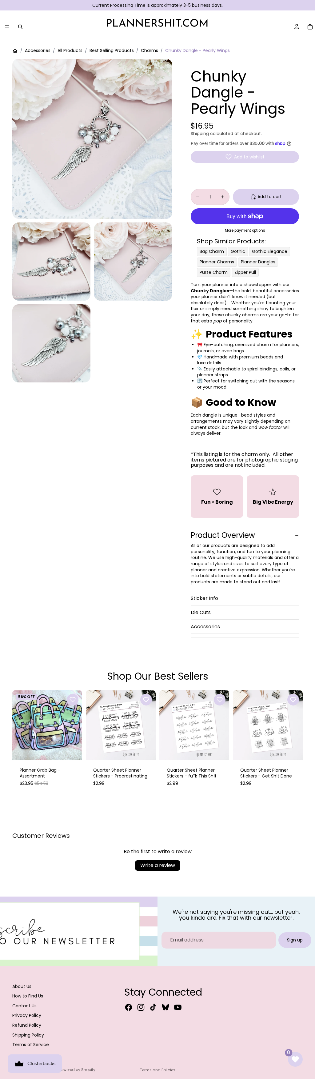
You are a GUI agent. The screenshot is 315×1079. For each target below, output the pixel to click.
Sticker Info (204, 598)
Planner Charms (217, 262)
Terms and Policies (157, 1070)
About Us (21, 986)
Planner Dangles (258, 262)
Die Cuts (201, 612)
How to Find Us (27, 996)
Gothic (238, 251)
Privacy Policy (26, 1015)
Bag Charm (212, 251)
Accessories (37, 51)
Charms (149, 51)
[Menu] (7, 27)
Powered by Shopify (77, 1069)
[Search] (20, 27)
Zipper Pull (245, 272)
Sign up (295, 940)
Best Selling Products (112, 51)
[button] (245, 157)
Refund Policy (26, 1025)
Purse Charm (214, 272)
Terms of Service (30, 1044)
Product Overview (223, 535)
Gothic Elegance (269, 251)
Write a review (157, 865)
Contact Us (24, 1006)
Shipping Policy (28, 1035)
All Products (70, 51)
